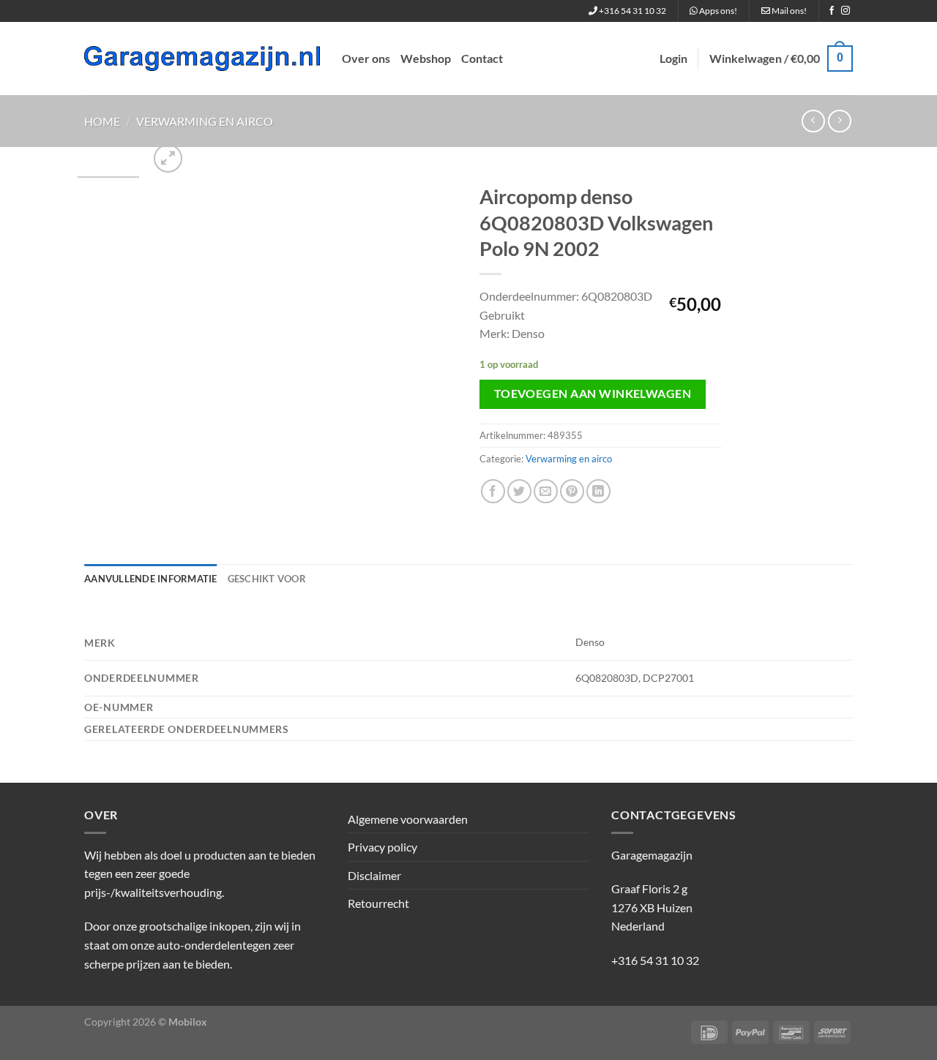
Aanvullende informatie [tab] (150, 578)
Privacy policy (382, 847)
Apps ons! (717, 10)
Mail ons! (788, 10)
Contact (482, 58)
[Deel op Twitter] (519, 491)
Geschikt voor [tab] (267, 578)
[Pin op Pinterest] (572, 491)
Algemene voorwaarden (408, 819)
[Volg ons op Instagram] (845, 11)
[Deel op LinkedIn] (598, 491)
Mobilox (187, 1021)
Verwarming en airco (204, 121)
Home (102, 121)
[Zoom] (168, 158)
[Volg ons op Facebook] (831, 11)
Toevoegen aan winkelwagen (593, 393)
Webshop (425, 58)
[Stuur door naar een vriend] (546, 491)
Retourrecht (378, 903)
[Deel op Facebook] (493, 491)
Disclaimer (374, 875)
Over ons (366, 58)
